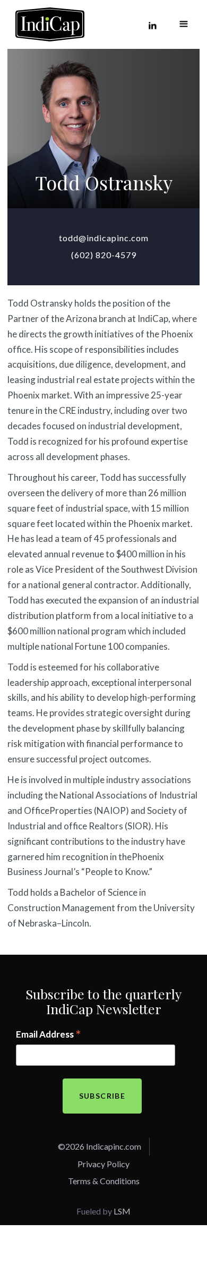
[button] (184, 24)
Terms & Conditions (104, 1181)
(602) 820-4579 (103, 255)
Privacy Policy (103, 1164)
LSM (122, 1211)
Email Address (48, 1035)
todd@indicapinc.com (104, 238)
